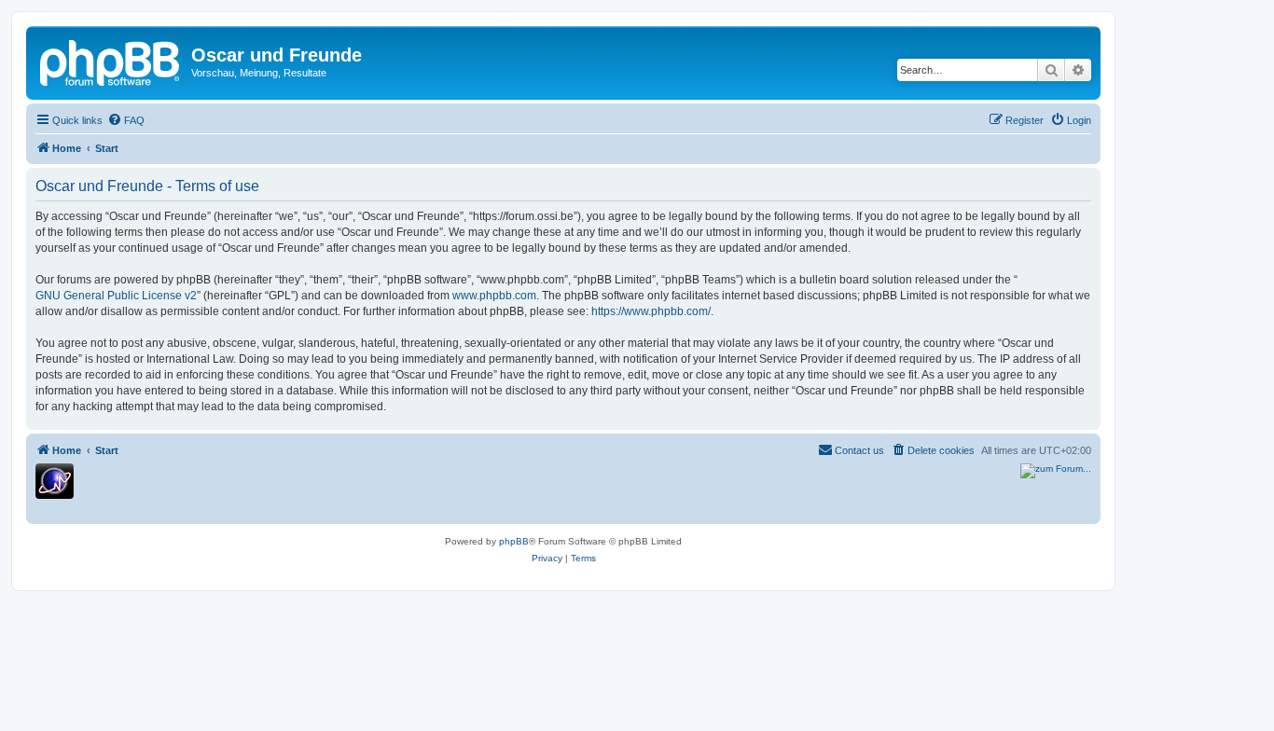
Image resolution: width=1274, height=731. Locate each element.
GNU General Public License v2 (116, 295)
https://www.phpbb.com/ (651, 311)
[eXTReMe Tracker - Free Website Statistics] (54, 481)
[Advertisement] (439, 491)
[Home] (111, 60)
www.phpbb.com (494, 295)
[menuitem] (126, 120)
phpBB (514, 541)
